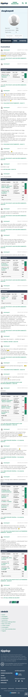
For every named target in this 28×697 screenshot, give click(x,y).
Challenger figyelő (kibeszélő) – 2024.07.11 (14, 103)
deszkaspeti (7, 50)
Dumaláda (4, 682)
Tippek (15, 40)
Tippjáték (4, 630)
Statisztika (22, 40)
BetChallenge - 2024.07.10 (10, 169)
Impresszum (4, 688)
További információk (17, 665)
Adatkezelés (11, 688)
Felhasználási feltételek (21, 688)
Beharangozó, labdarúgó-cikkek (9, 622)
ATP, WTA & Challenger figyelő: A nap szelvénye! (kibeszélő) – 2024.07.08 (11, 383)
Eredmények (4, 680)
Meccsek (3, 678)
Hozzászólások (6, 40)
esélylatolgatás (5, 618)
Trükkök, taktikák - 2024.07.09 (11, 341)
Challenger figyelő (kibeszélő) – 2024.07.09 (14, 369)
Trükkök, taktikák (6, 625)
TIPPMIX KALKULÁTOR (14, 3)
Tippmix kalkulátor (6, 673)
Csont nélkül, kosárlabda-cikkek (9, 629)
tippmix (3, 614)
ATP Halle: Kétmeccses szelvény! (11, 597)
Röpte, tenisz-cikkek (6, 623)
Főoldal (3, 670)
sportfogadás (5, 616)
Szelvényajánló (5, 627)
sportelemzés (5, 620)
